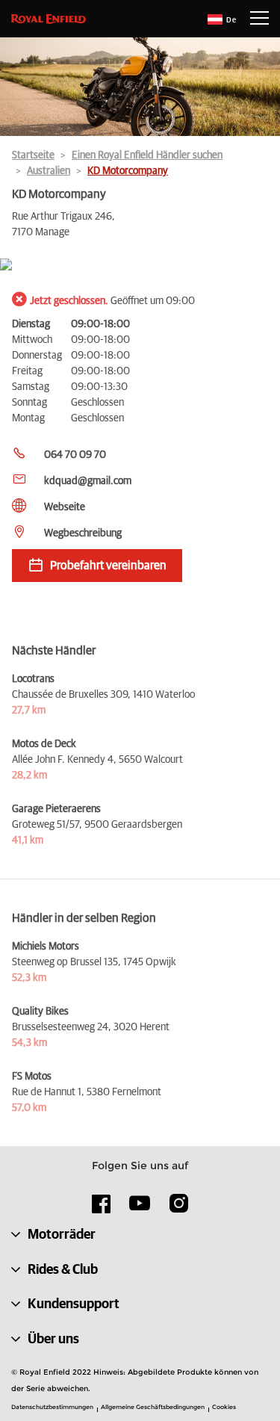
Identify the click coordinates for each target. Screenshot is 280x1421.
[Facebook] (101, 1209)
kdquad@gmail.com (87, 481)
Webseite (64, 507)
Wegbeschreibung (83, 533)
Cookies (224, 1407)
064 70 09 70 (75, 455)
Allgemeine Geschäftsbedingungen (153, 1407)
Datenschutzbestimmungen (52, 1407)
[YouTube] (140, 1209)
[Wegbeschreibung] (140, 265)
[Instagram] (178, 1209)
